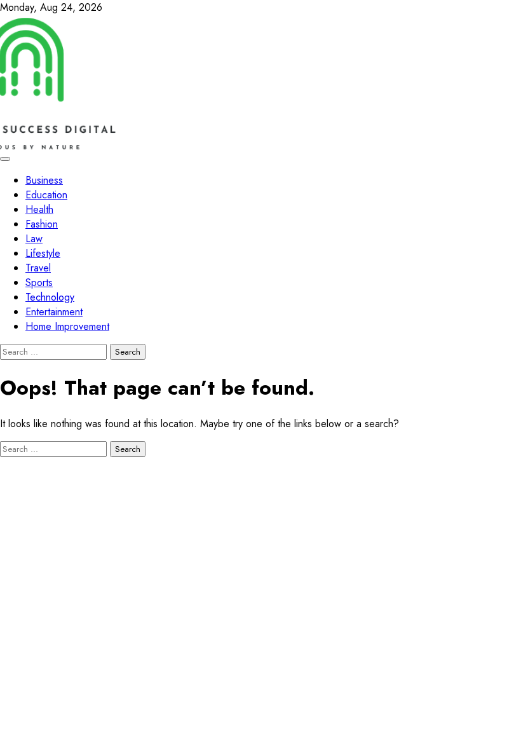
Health (39, 209)
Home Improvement (67, 326)
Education (46, 195)
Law (34, 238)
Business (44, 180)
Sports (39, 282)
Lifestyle (42, 253)
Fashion (41, 224)
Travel (38, 268)
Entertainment (54, 311)
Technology (49, 297)
